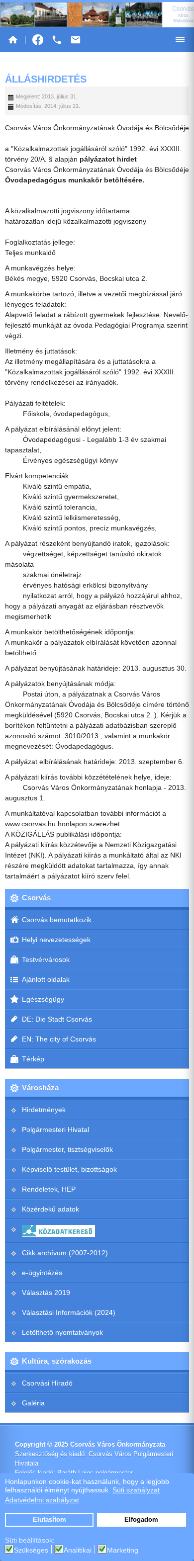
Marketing (122, 1550)
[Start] (12, 39)
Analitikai (78, 1550)
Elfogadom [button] (141, 1519)
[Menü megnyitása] (180, 39)
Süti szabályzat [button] (136, 1490)
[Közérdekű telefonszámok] (56, 39)
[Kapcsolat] (75, 39)
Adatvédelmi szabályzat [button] (42, 1500)
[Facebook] (37, 39)
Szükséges (31, 1550)
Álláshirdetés (46, 79)
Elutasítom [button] (49, 1519)
